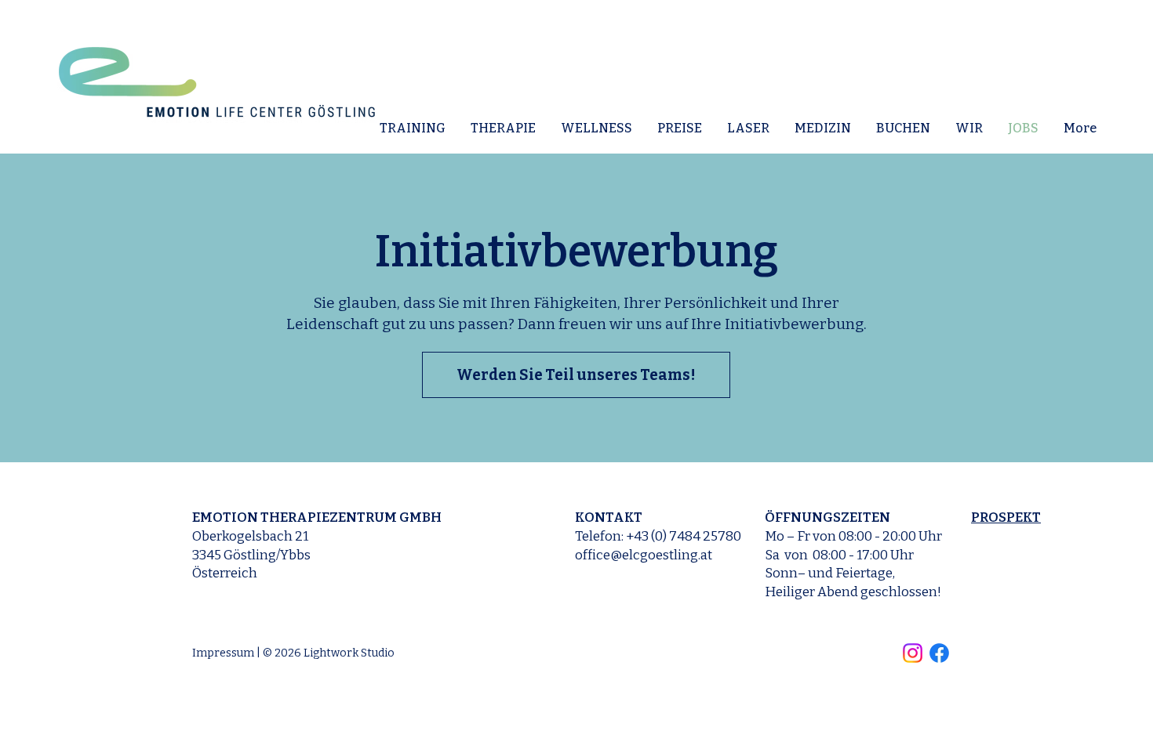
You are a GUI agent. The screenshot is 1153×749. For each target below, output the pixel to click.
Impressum (223, 653)
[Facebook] (939, 653)
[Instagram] (913, 653)
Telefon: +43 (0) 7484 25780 (658, 536)
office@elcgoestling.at (643, 555)
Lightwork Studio (349, 653)
